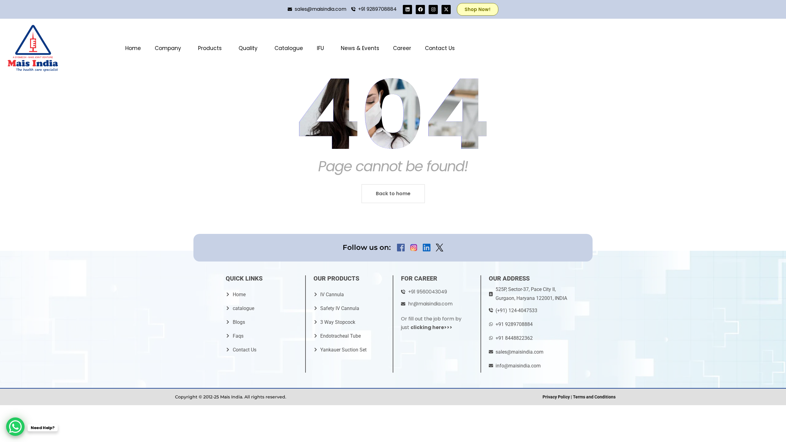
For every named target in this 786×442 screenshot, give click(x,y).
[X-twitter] (446, 9)
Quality (248, 48)
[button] (169, 48)
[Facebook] (420, 9)
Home (133, 48)
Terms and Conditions (594, 396)
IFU (320, 48)
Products (210, 48)
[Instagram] (433, 9)
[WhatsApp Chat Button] (15, 426)
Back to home (393, 193)
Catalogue (288, 48)
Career (402, 48)
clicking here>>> (431, 327)
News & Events (360, 48)
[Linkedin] (407, 9)
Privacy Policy (556, 396)
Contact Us (440, 48)
